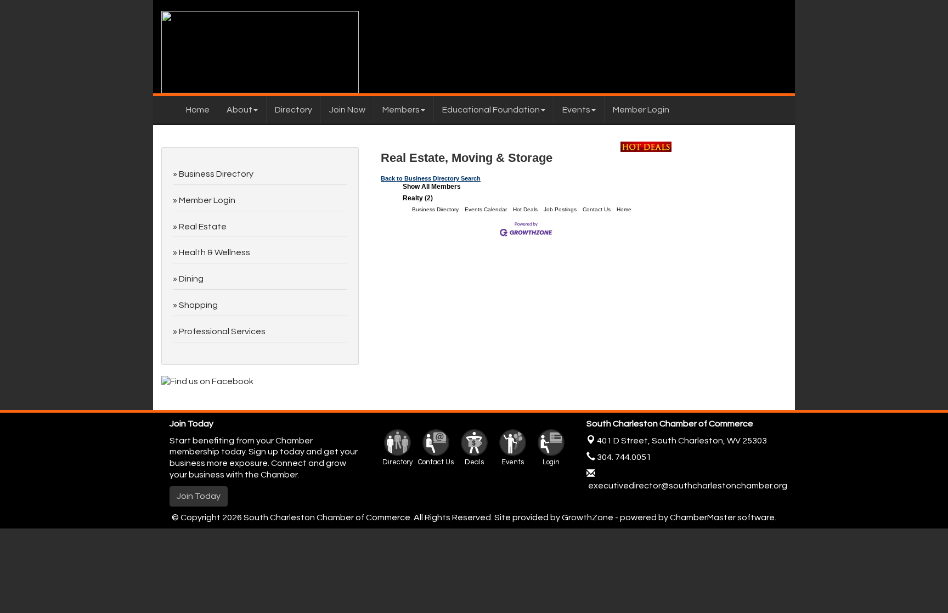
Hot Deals (525, 209)
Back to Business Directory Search (431, 178)
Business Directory (435, 209)
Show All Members (432, 186)
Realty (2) (418, 198)
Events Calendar (486, 209)
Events (576, 109)
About (239, 109)
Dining (191, 278)
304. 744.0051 (623, 457)
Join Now (347, 109)
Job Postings (560, 209)
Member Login (641, 109)
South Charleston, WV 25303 (682, 440)
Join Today (199, 496)
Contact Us (597, 209)
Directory (293, 109)
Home (198, 109)
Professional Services (222, 331)
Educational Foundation (491, 109)
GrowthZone (587, 517)
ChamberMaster (703, 517)
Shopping (198, 305)
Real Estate (203, 226)
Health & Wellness (214, 252)
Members (401, 109)
